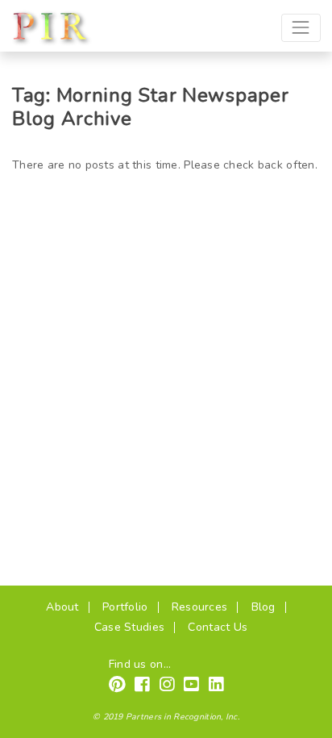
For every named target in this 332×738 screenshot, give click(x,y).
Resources (200, 607)
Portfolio (125, 607)
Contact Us (217, 627)
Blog (263, 607)
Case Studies (129, 627)
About (62, 607)
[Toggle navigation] (301, 28)
